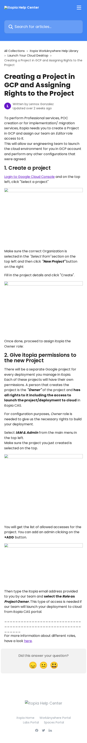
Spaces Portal (54, 722)
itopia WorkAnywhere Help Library (54, 51)
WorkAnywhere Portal (55, 718)
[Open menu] (79, 7)
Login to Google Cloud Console (29, 176)
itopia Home (25, 718)
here (28, 641)
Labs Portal (31, 722)
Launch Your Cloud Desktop (28, 55)
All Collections (14, 51)
